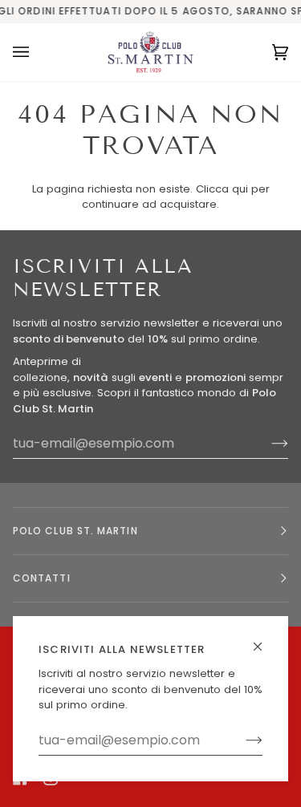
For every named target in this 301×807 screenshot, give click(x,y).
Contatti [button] (42, 578)
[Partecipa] (241, 740)
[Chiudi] (264, 639)
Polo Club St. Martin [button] (75, 530)
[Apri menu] (37, 52)
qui (240, 189)
